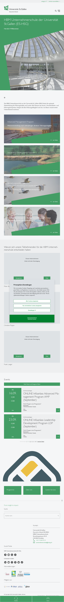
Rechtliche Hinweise (32, 319)
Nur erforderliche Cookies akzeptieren (32, 305)
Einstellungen (31, 310)
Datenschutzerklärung (32, 317)
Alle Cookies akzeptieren (32, 301)
